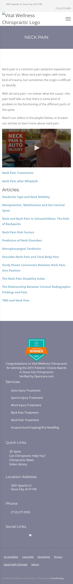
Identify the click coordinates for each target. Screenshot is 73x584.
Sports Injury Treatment (27, 398)
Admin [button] (35, 564)
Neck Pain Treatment (25, 420)
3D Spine (15, 451)
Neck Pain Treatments (17, 173)
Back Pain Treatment (25, 413)
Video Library (18, 464)
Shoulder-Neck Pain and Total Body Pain (30, 257)
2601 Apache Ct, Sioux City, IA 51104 (24, 4)
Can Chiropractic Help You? (27, 456)
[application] (36, 148)
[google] (7, 535)
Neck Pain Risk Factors (18, 232)
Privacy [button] (58, 557)
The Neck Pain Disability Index (23, 279)
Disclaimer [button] (44, 557)
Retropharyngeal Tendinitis (21, 249)
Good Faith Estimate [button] (15, 564)
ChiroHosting (56, 578)
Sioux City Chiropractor (38, 372)
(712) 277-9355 (63, 8)
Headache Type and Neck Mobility (26, 197)
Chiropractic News (21, 460)
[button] (36, 148)
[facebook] (15, 535)
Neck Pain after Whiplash (20, 181)
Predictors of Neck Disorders (22, 240)
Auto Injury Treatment (26, 390)
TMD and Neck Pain (16, 300)
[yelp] (23, 535)
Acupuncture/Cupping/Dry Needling (35, 427)
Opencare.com (44, 376)
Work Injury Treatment (26, 405)
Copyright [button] (28, 557)
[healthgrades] (30, 535)
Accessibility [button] (11, 557)
